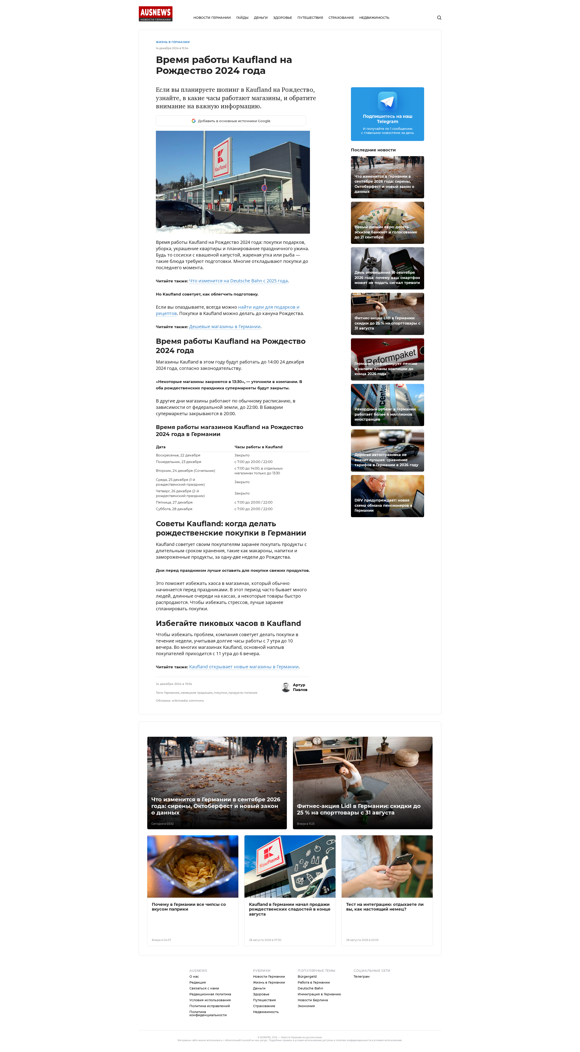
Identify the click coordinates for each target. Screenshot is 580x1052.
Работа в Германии (314, 982)
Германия (171, 692)
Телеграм (362, 976)
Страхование (264, 1006)
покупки (220, 692)
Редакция (197, 982)
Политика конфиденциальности (208, 1013)
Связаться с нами (204, 988)
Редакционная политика (210, 994)
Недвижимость (266, 1012)
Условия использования (210, 1000)
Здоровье (261, 994)
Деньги (259, 988)
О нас (194, 976)
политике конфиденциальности (353, 1040)
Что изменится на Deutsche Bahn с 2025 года (238, 281)
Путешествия (264, 1000)
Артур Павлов (300, 687)
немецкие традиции (197, 692)
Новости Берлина (313, 1000)
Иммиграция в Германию (319, 994)
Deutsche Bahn (310, 988)
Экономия (306, 1006)
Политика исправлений (209, 1006)
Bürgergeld (307, 976)
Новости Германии (269, 976)
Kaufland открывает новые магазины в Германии (244, 667)
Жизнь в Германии (173, 42)
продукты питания (242, 692)
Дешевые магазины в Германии (225, 326)
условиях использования (388, 1040)
